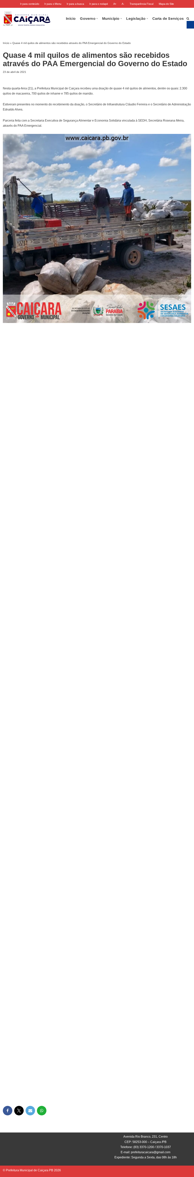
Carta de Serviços (168, 19)
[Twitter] (19, 1110)
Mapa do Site (166, 3)
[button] (97, 18)
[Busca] (187, 18)
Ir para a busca (75, 3)
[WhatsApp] (41, 1110)
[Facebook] (7, 1110)
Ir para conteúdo (29, 3)
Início (71, 19)
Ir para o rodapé (98, 3)
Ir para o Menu (52, 3)
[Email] (30, 1110)
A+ (114, 3)
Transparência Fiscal (141, 3)
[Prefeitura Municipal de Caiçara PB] (26, 18)
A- (123, 3)
